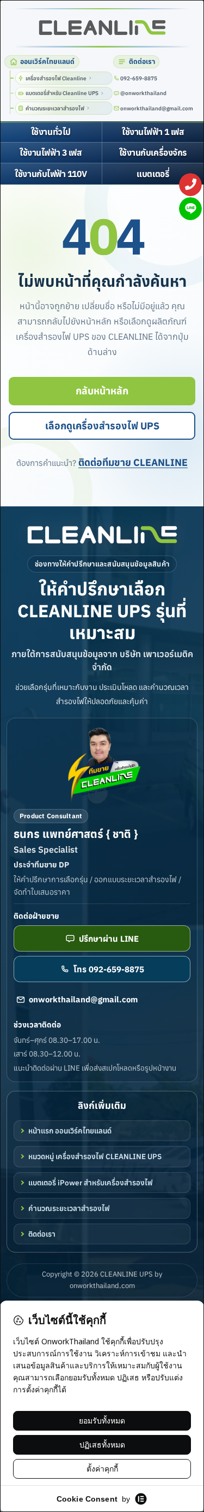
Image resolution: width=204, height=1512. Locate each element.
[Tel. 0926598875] (190, 184)
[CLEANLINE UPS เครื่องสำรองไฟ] (102, 28)
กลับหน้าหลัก (102, 391)
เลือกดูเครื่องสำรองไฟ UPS (102, 426)
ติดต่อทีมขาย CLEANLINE (133, 462)
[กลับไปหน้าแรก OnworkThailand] (102, 535)
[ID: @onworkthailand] (190, 208)
